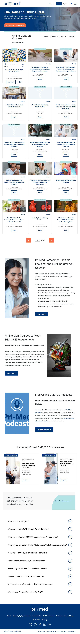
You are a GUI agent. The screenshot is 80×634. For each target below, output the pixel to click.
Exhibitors (59, 616)
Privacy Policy (71, 631)
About (9, 616)
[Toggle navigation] (75, 4)
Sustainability (36, 616)
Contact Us (36, 620)
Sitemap (44, 620)
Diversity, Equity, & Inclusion (22, 616)
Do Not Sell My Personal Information (56, 631)
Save (22, 64)
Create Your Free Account (62, 501)
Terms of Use (41, 631)
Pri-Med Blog (68, 616)
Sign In (65, 4)
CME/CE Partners (48, 616)
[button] (52, 4)
